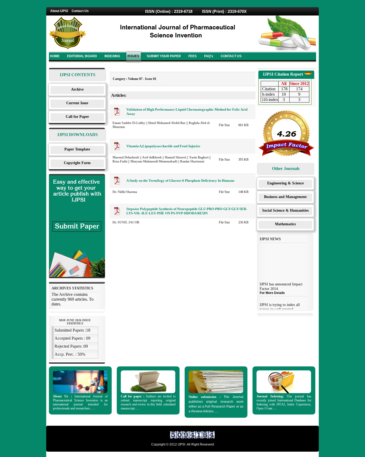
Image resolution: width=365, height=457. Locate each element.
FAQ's (208, 56)
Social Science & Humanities (285, 210)
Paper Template (77, 149)
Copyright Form (77, 163)
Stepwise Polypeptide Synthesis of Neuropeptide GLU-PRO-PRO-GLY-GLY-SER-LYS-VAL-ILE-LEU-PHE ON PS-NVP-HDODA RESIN (186, 211)
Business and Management (285, 197)
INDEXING (112, 56)
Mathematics (285, 224)
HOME (55, 56)
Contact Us (80, 11)
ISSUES (133, 56)
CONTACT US (231, 56)
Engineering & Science (285, 183)
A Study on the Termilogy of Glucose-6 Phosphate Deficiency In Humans (180, 181)
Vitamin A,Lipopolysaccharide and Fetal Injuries (163, 146)
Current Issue (77, 103)
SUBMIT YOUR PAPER (164, 56)
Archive (77, 89)
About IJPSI (59, 11)
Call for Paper (77, 117)
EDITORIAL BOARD (82, 56)
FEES (192, 56)
